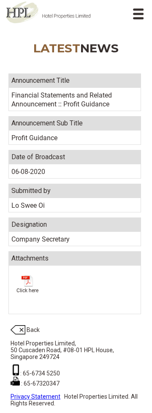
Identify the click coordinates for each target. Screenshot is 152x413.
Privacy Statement (35, 396)
